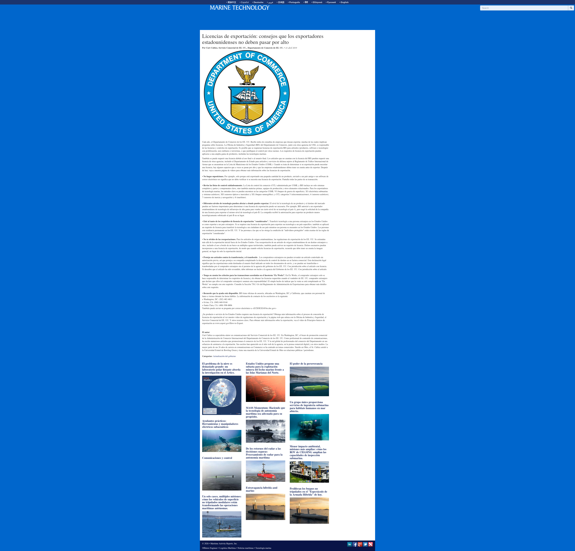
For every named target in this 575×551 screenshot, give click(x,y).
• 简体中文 (231, 2)
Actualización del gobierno (224, 356)
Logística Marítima (228, 548)
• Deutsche (257, 2)
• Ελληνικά (316, 2)
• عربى (270, 2)
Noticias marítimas (246, 548)
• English (344, 2)
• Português (294, 2)
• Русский (331, 2)
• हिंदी (306, 2)
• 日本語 (280, 2)
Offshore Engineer (210, 548)
